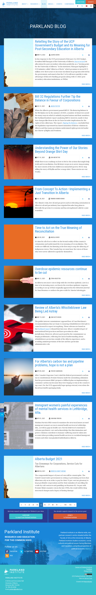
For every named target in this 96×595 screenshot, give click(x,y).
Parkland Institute (10, 4)
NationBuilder (88, 581)
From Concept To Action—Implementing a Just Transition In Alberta (62, 191)
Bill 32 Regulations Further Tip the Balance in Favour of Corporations (57, 98)
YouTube (43, 551)
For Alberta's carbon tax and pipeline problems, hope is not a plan (59, 363)
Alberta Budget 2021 (48, 459)
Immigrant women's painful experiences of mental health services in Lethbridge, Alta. (61, 409)
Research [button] (35, 4)
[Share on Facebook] (2, 410)
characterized (79, 61)
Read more (85, 84)
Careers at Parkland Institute (83, 567)
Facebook (13, 551)
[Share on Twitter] (2, 414)
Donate (91, 2)
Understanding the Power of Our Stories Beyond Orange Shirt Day (61, 150)
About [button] (24, 4)
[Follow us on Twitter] (82, 6)
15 (70, 505)
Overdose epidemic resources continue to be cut (61, 271)
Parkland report (44, 329)
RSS (11, 556)
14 (65, 505)
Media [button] (50, 4)
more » (88, 549)
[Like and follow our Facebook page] (77, 6)
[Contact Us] (91, 6)
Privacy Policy (88, 571)
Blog (44, 4)
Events (59, 4)
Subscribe (81, 2)
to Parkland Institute (70, 516)
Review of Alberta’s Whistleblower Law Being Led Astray (60, 309)
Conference (69, 4)
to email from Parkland (26, 516)
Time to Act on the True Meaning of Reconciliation (58, 229)
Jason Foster (55, 106)
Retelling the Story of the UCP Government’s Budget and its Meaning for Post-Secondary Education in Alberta (62, 45)
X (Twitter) (28, 551)
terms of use (88, 578)
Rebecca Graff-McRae (58, 471)
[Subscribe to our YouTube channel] (86, 6)
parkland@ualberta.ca (15, 589)
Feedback (89, 569)
